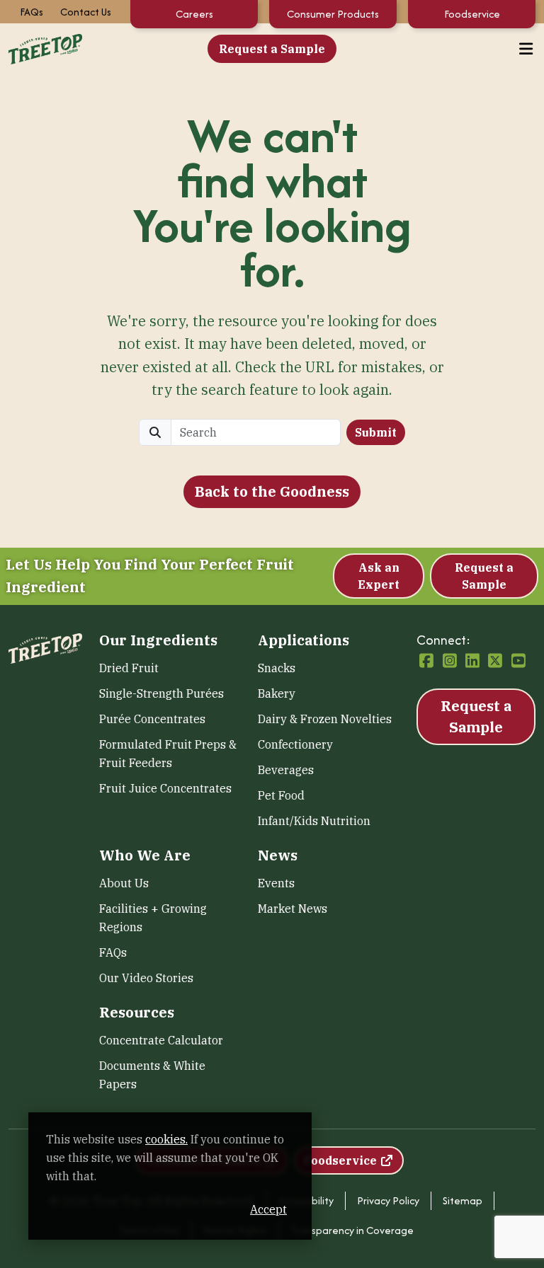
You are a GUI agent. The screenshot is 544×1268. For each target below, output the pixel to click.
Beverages (286, 770)
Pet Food (281, 795)
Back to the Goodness (272, 491)
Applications (303, 640)
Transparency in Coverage (352, 1230)
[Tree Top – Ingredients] (45, 47)
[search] (256, 432)
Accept (268, 1209)
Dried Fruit (129, 668)
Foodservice (472, 13)
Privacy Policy (388, 1200)
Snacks (276, 668)
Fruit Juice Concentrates (165, 788)
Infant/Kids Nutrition (314, 821)
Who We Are (145, 855)
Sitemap (462, 1200)
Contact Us (85, 11)
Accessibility (306, 1200)
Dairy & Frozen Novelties (325, 719)
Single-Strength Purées (161, 693)
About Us (124, 883)
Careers (194, 13)
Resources (136, 1012)
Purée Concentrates (152, 719)
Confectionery (295, 744)
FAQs (31, 11)
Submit (376, 432)
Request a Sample (272, 49)
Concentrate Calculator (161, 1040)
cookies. (166, 1139)
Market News (292, 908)
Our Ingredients (158, 640)
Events (276, 883)
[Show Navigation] (526, 49)
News (278, 855)
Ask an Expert (379, 576)
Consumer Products (333, 13)
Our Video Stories (146, 978)
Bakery (276, 693)
